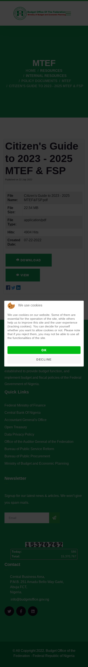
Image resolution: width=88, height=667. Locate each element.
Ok (44, 350)
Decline (44, 359)
